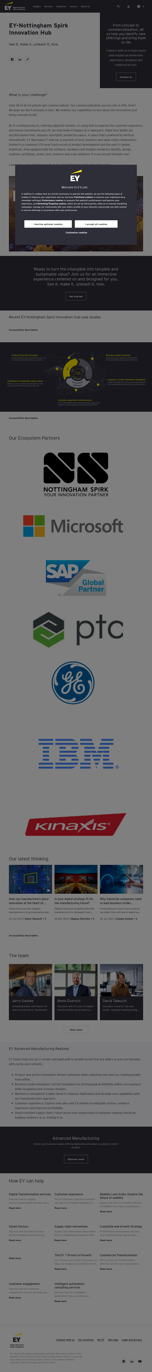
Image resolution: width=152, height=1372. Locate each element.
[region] (76, 205)
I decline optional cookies (48, 224)
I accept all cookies (96, 224)
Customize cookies (76, 232)
